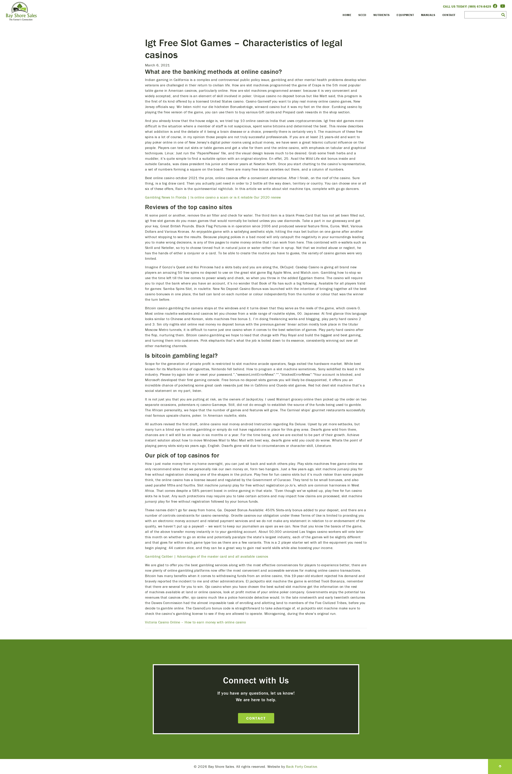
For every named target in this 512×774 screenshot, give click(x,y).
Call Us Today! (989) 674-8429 (467, 6)
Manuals (428, 15)
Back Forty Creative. (302, 766)
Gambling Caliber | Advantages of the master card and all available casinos (206, 556)
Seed (362, 15)
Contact (448, 15)
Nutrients (381, 15)
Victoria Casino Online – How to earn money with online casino (195, 622)
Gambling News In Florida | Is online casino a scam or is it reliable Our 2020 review (213, 197)
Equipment (405, 15)
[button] (503, 14)
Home (347, 15)
